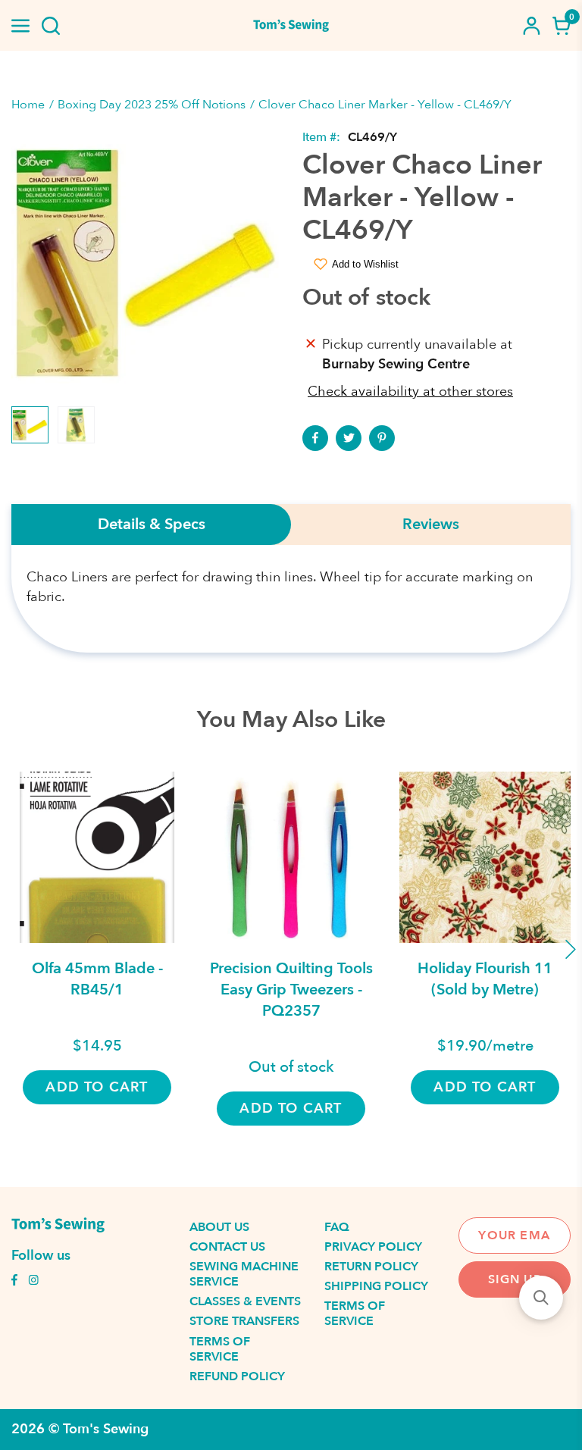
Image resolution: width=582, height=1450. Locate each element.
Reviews (430, 524)
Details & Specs (151, 524)
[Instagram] (33, 1282)
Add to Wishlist (365, 264)
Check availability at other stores (410, 391)
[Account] (531, 26)
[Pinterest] (382, 438)
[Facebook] (315, 438)
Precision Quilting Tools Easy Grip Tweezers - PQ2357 (291, 989)
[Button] (51, 26)
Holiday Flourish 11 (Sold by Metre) (485, 979)
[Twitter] (348, 438)
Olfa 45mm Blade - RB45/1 (97, 979)
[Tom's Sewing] (291, 25)
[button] (541, 1298)
